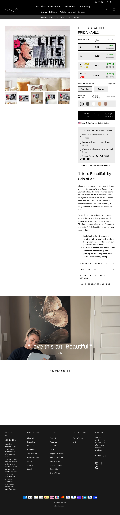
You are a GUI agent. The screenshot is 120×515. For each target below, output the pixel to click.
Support (82, 12)
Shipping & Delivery (57, 454)
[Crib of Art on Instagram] (96, 463)
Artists (63, 12)
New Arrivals (54, 6)
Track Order (54, 446)
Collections (69, 6)
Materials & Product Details (93, 277)
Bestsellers (41, 6)
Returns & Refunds (56, 458)
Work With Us (78, 438)
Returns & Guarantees (93, 264)
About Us (53, 442)
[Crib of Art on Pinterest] (96, 467)
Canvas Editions (49, 12)
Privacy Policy (55, 461)
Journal (72, 12)
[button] (67, 98)
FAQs (52, 450)
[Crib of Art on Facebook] (101, 463)
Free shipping (88, 270)
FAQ (74, 442)
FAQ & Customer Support (95, 284)
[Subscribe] (104, 455)
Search (29, 469)
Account (53, 438)
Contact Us (54, 469)
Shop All (30, 438)
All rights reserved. (60, 506)
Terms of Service (56, 465)
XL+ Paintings (84, 6)
